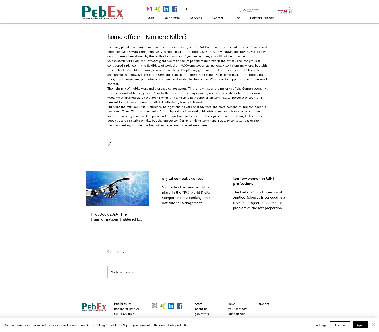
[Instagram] (149, 9)
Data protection (178, 325)
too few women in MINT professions (254, 181)
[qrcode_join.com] (154, 306)
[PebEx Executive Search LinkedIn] (166, 9)
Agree (360, 325)
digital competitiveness (182, 178)
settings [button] (321, 325)
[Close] (373, 324)
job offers (202, 314)
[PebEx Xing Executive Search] (158, 9)
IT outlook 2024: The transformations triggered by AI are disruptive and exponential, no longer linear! (117, 217)
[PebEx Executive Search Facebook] (174, 9)
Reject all (340, 325)
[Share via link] (109, 144)
